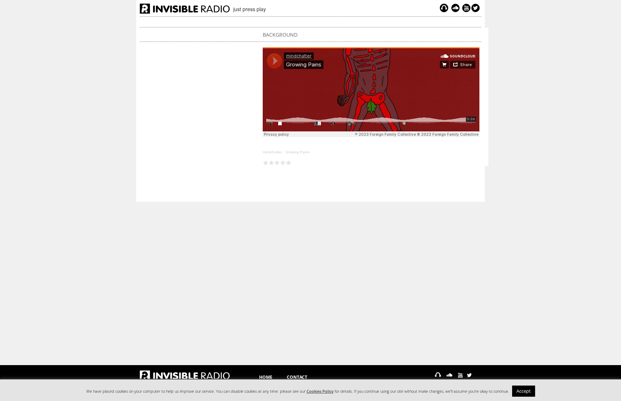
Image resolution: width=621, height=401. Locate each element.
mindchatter (272, 152)
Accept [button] (523, 391)
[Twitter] (476, 8)
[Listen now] (444, 8)
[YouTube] (465, 8)
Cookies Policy (320, 391)
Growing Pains (297, 152)
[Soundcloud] (455, 8)
